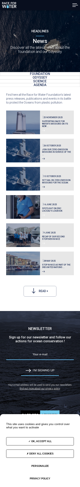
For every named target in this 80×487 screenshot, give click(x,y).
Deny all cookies (41, 453)
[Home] (9, 5)
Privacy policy (40, 478)
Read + (43, 291)
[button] (75, 5)
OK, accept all (41, 441)
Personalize (40, 466)
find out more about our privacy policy (40, 388)
